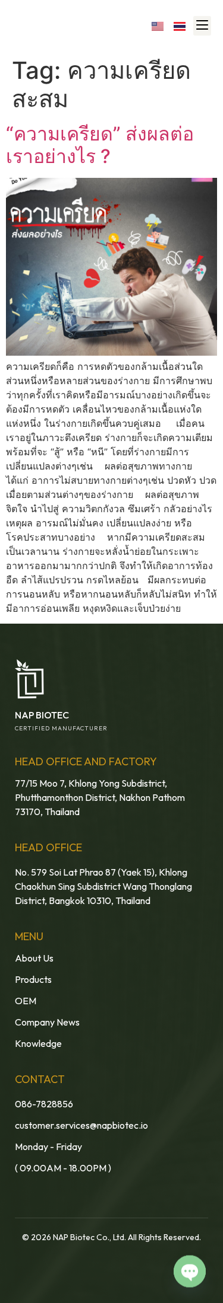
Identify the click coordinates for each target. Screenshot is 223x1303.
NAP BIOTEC (42, 715)
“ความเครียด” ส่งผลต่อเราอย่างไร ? (100, 145)
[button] (202, 26)
